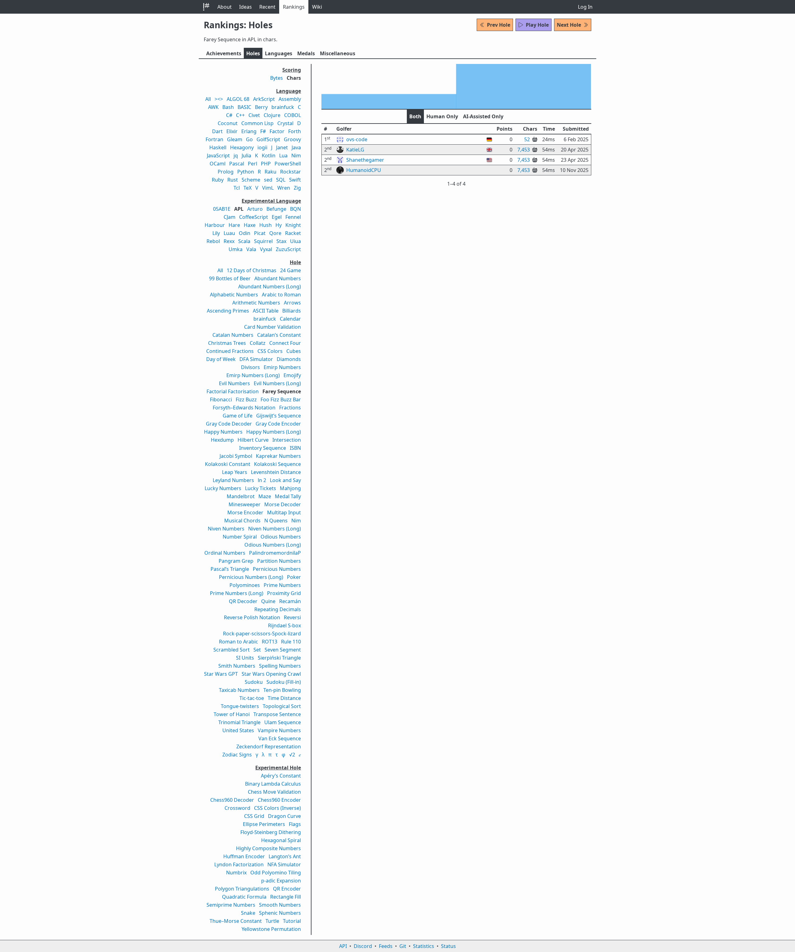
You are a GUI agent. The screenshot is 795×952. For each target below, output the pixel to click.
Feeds (386, 946)
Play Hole (537, 24)
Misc (337, 53)
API (343, 946)
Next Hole (569, 24)
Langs (278, 53)
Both (415, 116)
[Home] (206, 7)
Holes (253, 53)
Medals (306, 53)
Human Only (442, 116)
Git (402, 946)
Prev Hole (498, 24)
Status (448, 946)
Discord (363, 946)
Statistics (423, 946)
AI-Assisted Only (483, 116)
